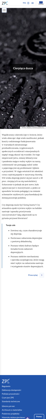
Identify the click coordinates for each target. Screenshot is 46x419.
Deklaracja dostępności (11, 390)
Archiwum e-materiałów (12, 410)
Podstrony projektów (10, 414)
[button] (28, 3)
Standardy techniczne (11, 401)
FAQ (24, 3)
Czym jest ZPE (8, 398)
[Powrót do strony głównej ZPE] (5, 3)
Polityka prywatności (10, 394)
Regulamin (6, 386)
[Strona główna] (12, 381)
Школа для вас (8, 406)
